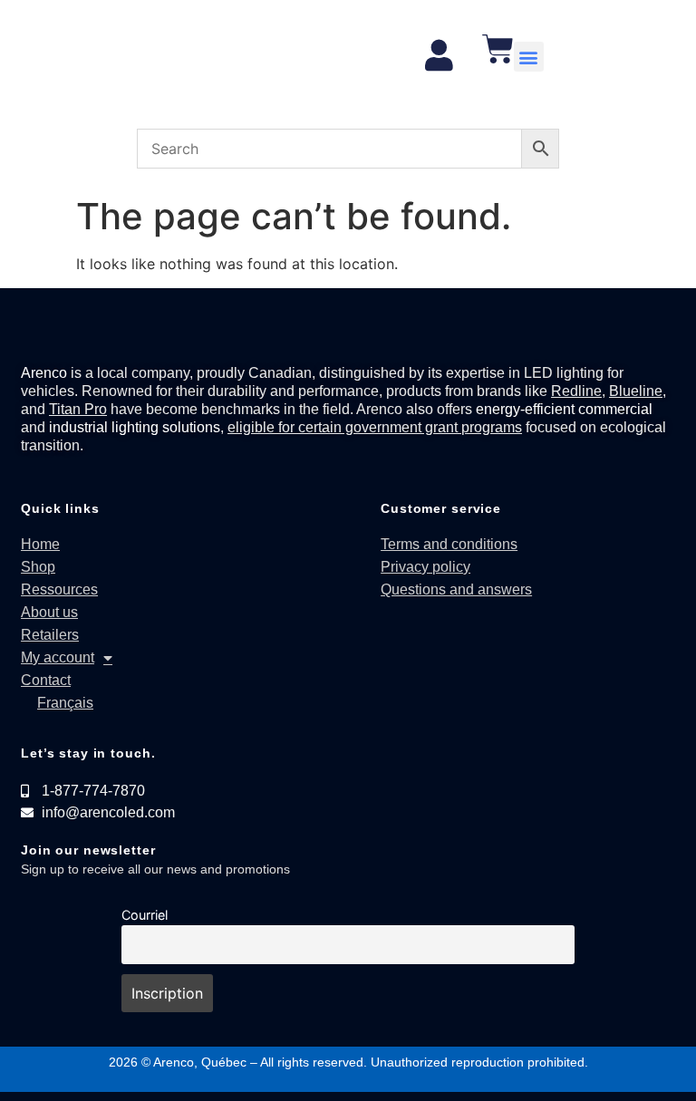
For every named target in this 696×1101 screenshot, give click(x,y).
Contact (46, 680)
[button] (529, 57)
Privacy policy (425, 567)
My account (57, 657)
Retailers (50, 634)
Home (40, 544)
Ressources (59, 589)
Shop (38, 567)
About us (49, 612)
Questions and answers (456, 589)
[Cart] (498, 48)
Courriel (144, 914)
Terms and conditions (449, 544)
